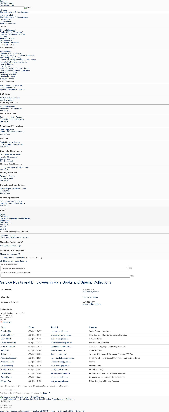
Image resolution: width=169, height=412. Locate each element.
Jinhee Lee (5, 354)
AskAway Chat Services (10, 98)
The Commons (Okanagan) (11, 85)
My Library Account (8, 106)
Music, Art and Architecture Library (14, 68)
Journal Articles (6, 178)
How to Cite (5, 191)
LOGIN (3, 229)
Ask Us (3, 227)
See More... (5, 111)
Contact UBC (38, 411)
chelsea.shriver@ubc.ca (61, 335)
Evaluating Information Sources (13, 189)
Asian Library (5, 51)
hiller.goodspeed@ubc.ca (61, 346)
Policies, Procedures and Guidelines (15, 218)
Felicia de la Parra (8, 343)
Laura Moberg (7, 366)
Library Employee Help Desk (12, 399)
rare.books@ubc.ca (91, 292)
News (2, 214)
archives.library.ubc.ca (92, 304)
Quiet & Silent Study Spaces (11, 144)
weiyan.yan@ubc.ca (59, 381)
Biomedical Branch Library (11, 53)
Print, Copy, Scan (7, 130)
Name (3, 327)
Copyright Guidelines (34, 399)
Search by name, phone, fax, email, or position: (15, 272)
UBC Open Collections (9, 43)
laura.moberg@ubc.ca (60, 366)
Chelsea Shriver (7, 335)
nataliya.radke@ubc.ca (60, 369)
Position (93, 327)
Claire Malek (6, 339)
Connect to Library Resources (12, 117)
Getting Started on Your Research (14, 167)
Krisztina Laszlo (7, 362)
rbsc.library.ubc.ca (90, 297)
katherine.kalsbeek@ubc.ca (62, 358)
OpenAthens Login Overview (12, 119)
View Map (6, 322)
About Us (4, 208)
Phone (31, 327)
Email (53, 327)
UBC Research (6, 41)
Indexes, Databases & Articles (12, 34)
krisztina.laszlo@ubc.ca (61, 362)
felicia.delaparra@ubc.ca (61, 343)
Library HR (46, 393)
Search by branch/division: (9, 264)
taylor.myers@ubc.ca (60, 377)
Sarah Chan (6, 373)
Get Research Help (8, 161)
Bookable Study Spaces (10, 142)
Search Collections (8, 23)
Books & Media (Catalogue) (11, 32)
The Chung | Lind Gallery (10, 58)
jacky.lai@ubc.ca (58, 350)
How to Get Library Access (11, 108)
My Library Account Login (10, 246)
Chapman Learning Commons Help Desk (17, 55)
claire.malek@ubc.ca (59, 339)
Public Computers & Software (12, 132)
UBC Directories (6, 3)
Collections (4, 216)
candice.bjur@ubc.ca (60, 331)
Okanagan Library (7, 87)
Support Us (4, 220)
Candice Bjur (6, 331)
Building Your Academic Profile (12, 203)
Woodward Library (7, 77)
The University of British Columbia (14, 12)
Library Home (5, 21)
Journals (3, 36)
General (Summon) (8, 30)
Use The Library (6, 100)
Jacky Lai (5, 350)
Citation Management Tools (11, 254)
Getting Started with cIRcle (11, 201)
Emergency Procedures (10, 411)
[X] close (3, 10)
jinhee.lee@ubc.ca (58, 354)
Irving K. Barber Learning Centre (13, 62)
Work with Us (5, 222)
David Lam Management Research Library (18, 60)
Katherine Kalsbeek (9, 358)
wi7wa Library (7, 79)
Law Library (5, 66)
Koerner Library (6, 64)
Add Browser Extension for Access (14, 237)
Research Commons (8, 72)
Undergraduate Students (10, 155)
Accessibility (26, 411)
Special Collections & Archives (12, 89)
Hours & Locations (7, 45)
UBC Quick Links (7, 5)
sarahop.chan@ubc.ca (60, 373)
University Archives (8, 74)
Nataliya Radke (7, 369)
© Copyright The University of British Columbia (64, 411)
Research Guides (7, 38)
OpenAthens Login (8, 235)
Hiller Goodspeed (8, 346)
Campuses (4, 1)
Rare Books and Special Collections (15, 70)
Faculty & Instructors (8, 157)
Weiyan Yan (6, 381)
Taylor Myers (6, 377)
